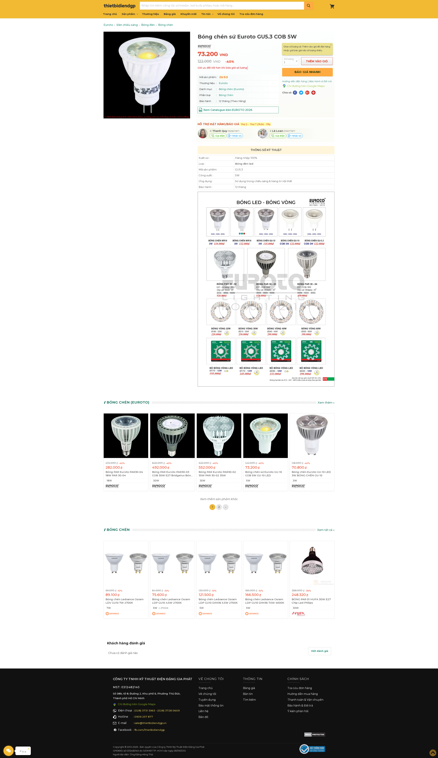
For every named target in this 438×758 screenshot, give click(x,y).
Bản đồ (203, 717)
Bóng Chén (226, 95)
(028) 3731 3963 (144, 710)
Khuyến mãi (188, 14)
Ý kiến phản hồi (297, 711)
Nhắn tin (236, 135)
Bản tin (248, 694)
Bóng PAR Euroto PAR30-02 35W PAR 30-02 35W (217, 473)
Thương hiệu (150, 14)
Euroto (223, 83)
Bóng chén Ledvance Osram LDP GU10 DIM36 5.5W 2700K (218, 601)
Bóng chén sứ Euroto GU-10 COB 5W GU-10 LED (263, 473)
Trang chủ (110, 14)
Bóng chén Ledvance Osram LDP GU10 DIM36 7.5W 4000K (264, 601)
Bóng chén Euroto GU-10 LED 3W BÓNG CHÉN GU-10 (311, 473)
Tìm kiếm (249, 699)
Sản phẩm (129, 14)
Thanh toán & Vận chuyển (305, 699)
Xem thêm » (326, 402)
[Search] (308, 6)
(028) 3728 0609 (168, 710)
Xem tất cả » (325, 530)
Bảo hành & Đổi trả (300, 705)
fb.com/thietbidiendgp (149, 729)
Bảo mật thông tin (210, 705)
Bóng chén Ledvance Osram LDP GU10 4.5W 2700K (171, 601)
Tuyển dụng (207, 699)
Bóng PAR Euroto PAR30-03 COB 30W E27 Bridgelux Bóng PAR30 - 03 (172, 473)
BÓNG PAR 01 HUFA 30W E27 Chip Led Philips (311, 601)
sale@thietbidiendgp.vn (150, 723)
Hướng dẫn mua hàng (302, 694)
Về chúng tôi (226, 14)
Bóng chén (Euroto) (231, 89)
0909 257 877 (143, 716)
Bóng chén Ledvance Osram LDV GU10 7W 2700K (125, 601)
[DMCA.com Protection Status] (314, 735)
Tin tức (206, 14)
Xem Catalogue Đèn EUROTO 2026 (227, 110)
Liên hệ (203, 711)
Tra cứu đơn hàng (251, 14)
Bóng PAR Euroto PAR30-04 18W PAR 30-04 (124, 473)
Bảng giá (170, 14)
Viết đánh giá (319, 651)
